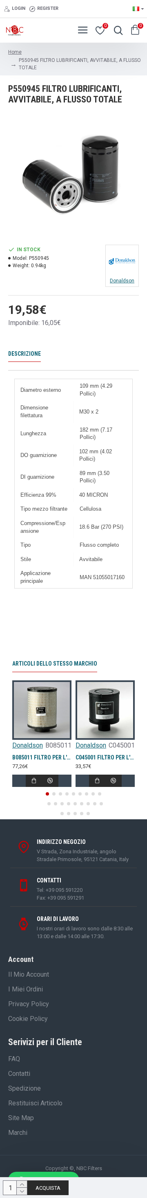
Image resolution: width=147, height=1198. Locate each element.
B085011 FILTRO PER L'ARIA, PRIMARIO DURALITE (41, 757)
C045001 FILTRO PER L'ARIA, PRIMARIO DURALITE (105, 757)
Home (15, 52)
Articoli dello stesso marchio (54, 663)
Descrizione (24, 353)
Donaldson (27, 745)
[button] (47, 794)
